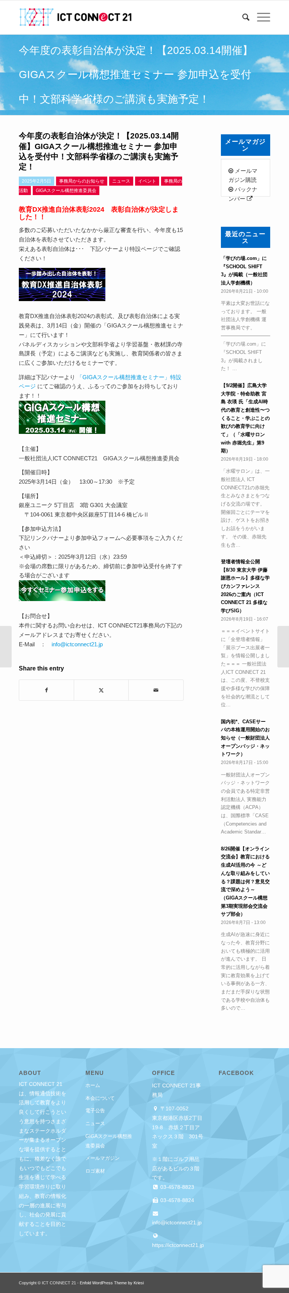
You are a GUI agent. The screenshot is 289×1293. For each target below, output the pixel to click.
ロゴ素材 (95, 1171)
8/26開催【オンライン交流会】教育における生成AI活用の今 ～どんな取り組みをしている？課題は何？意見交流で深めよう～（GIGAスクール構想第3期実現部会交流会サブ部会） (245, 881)
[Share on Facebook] (46, 690)
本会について (100, 1098)
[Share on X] (101, 690)
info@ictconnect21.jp (77, 644)
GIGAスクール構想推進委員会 (108, 1140)
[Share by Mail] (156, 690)
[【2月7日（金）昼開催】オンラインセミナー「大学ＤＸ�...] (6, 646)
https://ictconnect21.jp (178, 1245)
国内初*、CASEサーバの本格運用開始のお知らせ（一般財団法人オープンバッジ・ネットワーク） (245, 738)
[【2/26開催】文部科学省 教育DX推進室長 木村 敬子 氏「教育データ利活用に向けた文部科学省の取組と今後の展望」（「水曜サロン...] (283, 646)
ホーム (92, 1085)
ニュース (95, 1123)
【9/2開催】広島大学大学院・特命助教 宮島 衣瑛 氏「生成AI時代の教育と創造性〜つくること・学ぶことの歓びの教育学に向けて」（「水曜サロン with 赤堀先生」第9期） (245, 418)
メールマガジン (102, 1158)
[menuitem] (242, 17)
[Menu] (259, 17)
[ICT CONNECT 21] (75, 17)
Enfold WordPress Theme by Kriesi (112, 1283)
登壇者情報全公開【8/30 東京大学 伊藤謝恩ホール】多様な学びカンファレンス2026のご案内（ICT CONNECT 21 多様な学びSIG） (245, 586)
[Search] (242, 17)
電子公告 (95, 1110)
